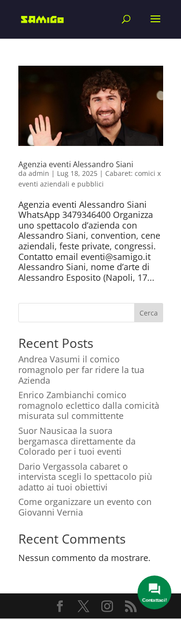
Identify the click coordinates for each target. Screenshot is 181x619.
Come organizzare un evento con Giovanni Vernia (85, 507)
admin (38, 173)
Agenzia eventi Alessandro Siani (75, 164)
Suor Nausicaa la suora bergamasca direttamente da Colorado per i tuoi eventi (77, 441)
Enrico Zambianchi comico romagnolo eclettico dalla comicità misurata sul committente (88, 405)
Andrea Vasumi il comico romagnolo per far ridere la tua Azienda (81, 369)
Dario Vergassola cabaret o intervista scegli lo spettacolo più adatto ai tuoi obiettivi (85, 477)
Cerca (148, 312)
